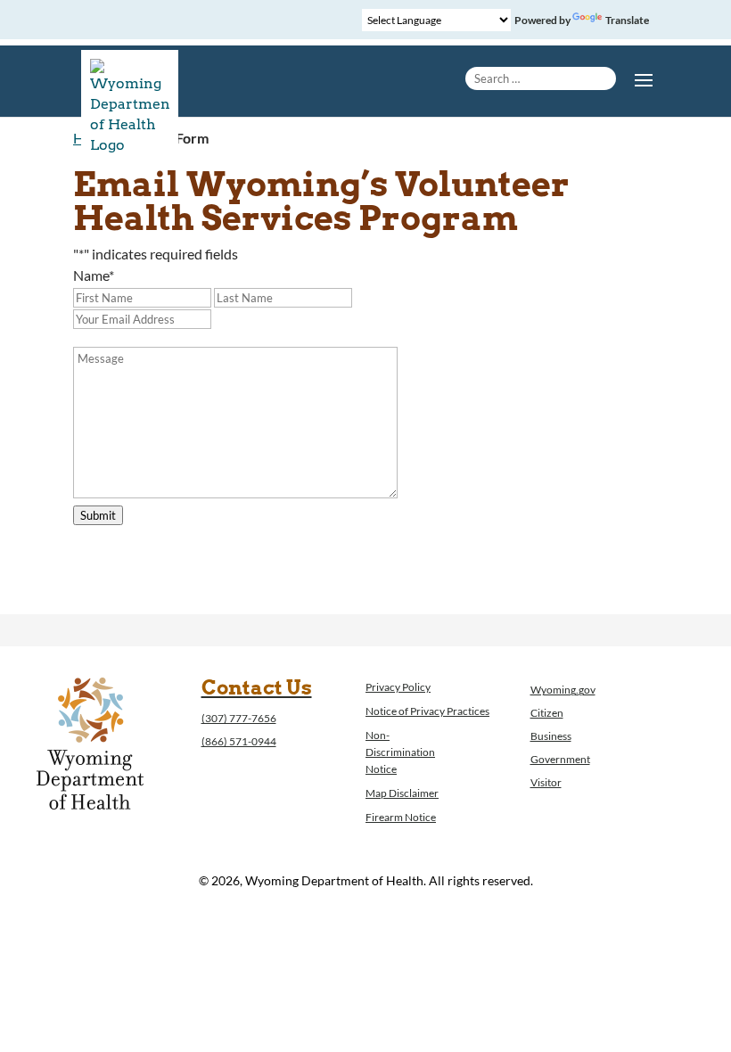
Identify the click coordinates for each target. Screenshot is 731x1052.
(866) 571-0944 (238, 741)
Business (550, 736)
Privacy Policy (398, 687)
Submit (98, 515)
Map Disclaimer (402, 793)
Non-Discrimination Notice (400, 752)
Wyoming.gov (562, 689)
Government (560, 759)
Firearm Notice (401, 817)
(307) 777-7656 (238, 718)
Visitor (546, 782)
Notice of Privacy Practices (427, 711)
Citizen (546, 712)
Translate (627, 20)
